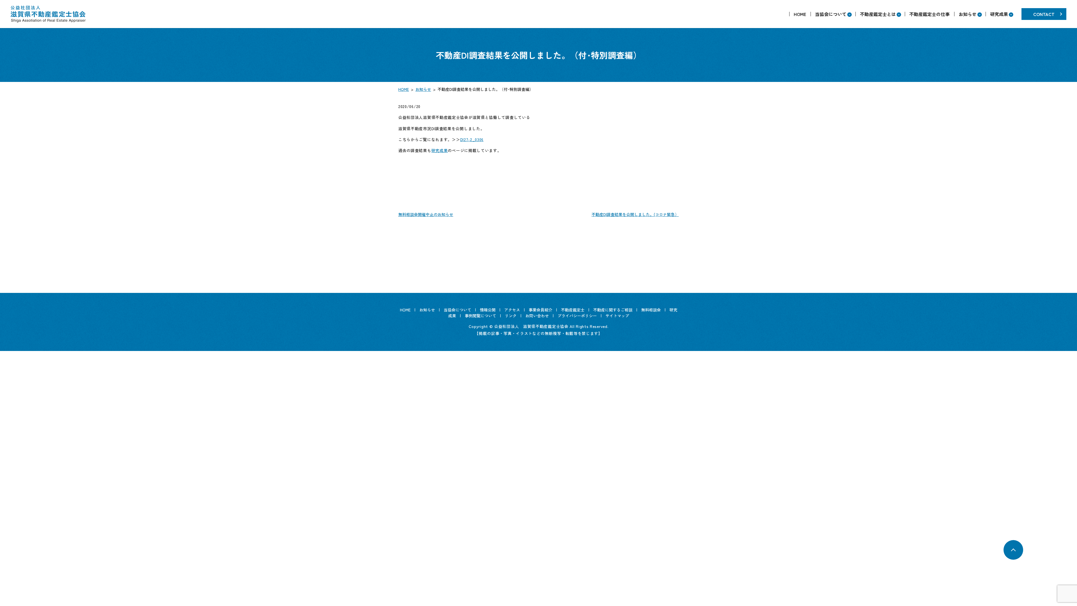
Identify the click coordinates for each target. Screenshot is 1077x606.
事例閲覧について (480, 315)
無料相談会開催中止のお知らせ (425, 214)
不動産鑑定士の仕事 (929, 14)
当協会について (830, 14)
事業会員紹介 (540, 310)
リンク (511, 315)
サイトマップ (617, 315)
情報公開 (488, 310)
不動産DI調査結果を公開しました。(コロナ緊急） (635, 214)
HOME (800, 14)
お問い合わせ (537, 315)
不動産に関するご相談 (612, 310)
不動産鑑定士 (572, 310)
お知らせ (968, 14)
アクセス (512, 310)
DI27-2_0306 (472, 139)
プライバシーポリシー (577, 315)
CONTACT (1044, 14)
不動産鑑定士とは (878, 14)
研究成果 (999, 14)
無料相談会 (651, 310)
